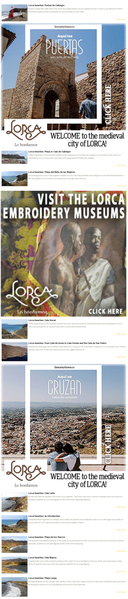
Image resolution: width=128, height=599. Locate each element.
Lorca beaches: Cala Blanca (42, 557)
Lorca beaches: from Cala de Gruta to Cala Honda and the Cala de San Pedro (67, 343)
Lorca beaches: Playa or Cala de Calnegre (49, 151)
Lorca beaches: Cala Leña (41, 493)
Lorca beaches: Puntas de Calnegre (46, 5)
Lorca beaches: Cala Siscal (42, 320)
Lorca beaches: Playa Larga (42, 578)
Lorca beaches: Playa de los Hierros (46, 537)
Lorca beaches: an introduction (44, 516)
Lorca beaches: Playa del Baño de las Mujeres (51, 172)
